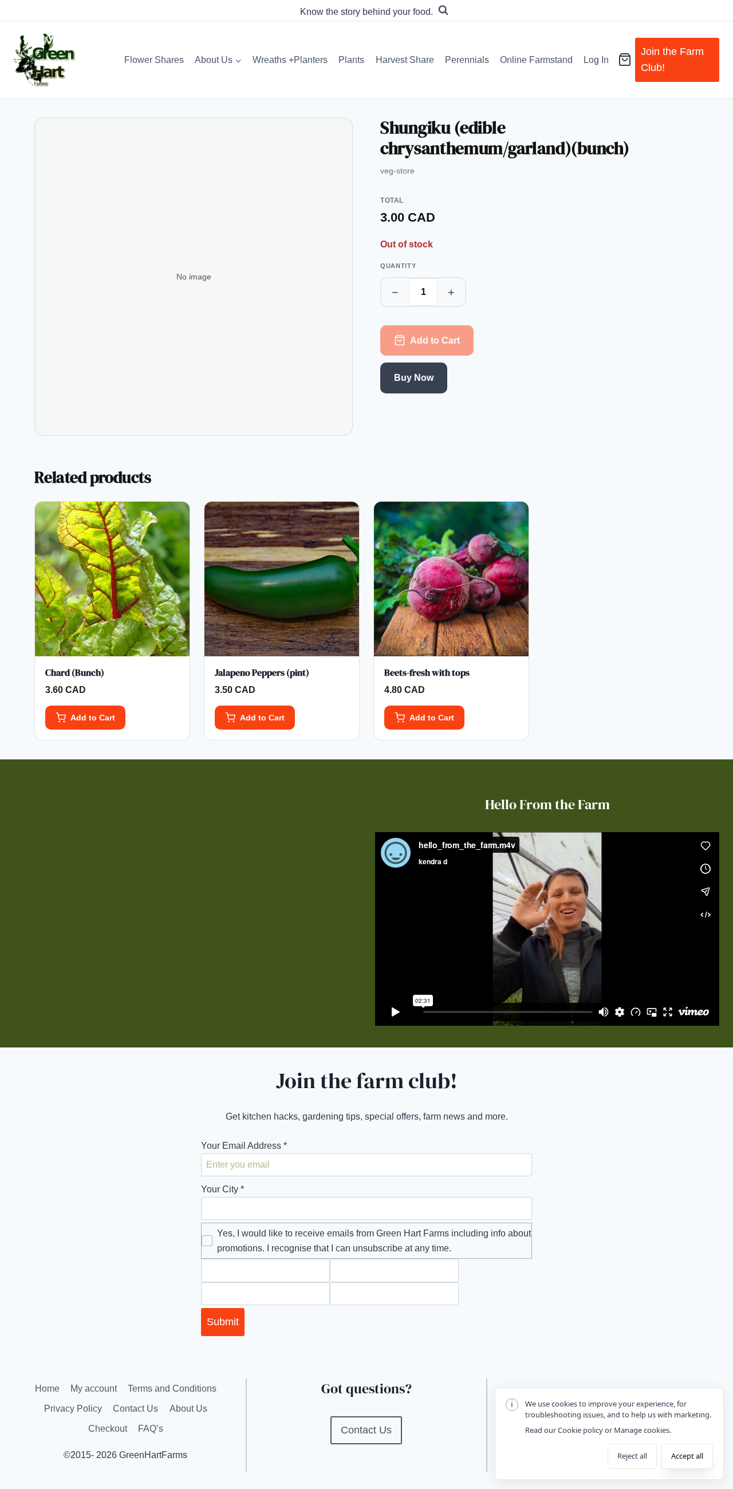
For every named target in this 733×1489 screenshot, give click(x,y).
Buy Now (414, 378)
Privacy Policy (73, 1408)
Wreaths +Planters (290, 60)
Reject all (632, 1456)
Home (47, 1388)
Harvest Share (405, 60)
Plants (351, 60)
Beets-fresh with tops (427, 672)
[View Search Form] (443, 10)
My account (93, 1388)
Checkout (107, 1428)
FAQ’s (150, 1428)
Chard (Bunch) (74, 672)
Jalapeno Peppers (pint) (262, 672)
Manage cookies (641, 1430)
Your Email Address (244, 1146)
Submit (223, 1322)
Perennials (467, 60)
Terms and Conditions (172, 1388)
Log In (596, 60)
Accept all (687, 1456)
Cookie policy (580, 1430)
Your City (222, 1189)
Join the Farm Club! (672, 60)
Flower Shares (154, 60)
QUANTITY (398, 265)
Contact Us (135, 1408)
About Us (188, 1408)
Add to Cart (435, 340)
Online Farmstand (536, 60)
